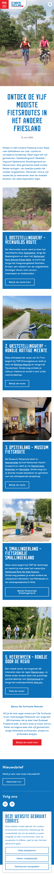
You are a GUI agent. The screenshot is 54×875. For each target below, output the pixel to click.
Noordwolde (11, 462)
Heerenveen (37, 466)
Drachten (10, 469)
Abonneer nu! (13, 781)
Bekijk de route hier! (20, 282)
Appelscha (29, 252)
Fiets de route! (16, 691)
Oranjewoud (33, 679)
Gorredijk (24, 469)
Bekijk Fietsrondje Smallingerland (27, 591)
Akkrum (38, 682)
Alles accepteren (27, 850)
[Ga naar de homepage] (17, 4)
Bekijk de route (17, 383)
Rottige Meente (22, 364)
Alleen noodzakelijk (27, 858)
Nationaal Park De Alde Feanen (22, 571)
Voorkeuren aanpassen (27, 866)
